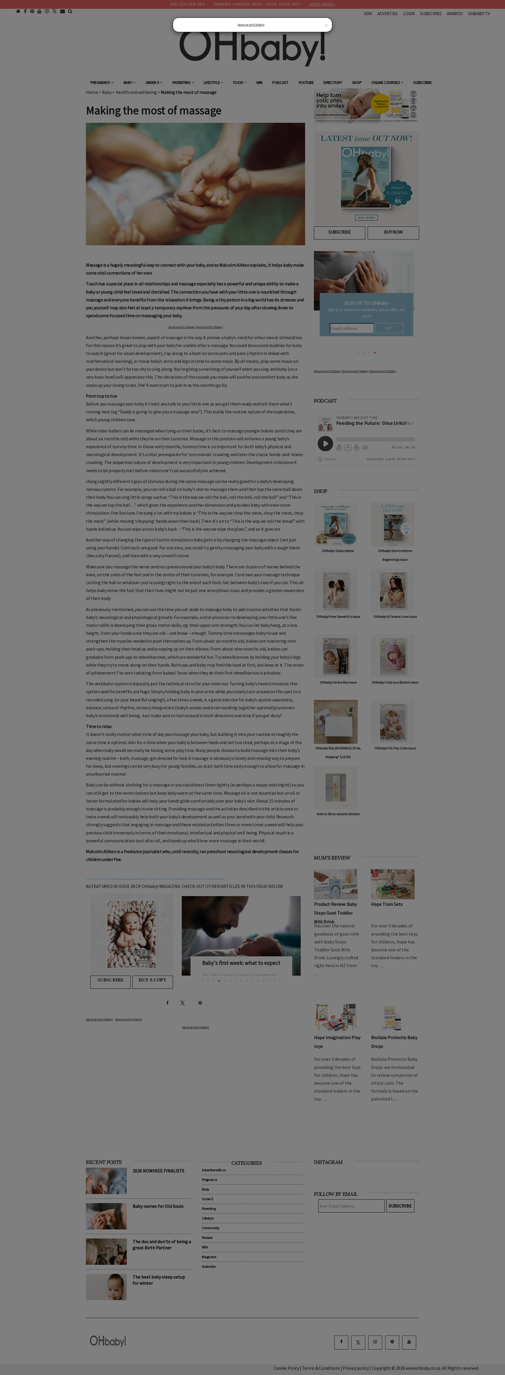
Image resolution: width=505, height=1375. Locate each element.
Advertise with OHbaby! (251, 25)
